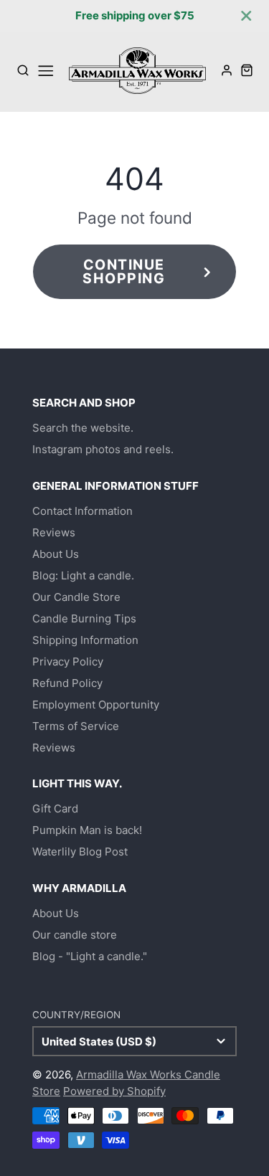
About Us (55, 554)
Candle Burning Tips (84, 618)
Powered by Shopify (114, 1091)
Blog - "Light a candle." (89, 956)
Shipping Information (85, 640)
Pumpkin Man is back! (87, 830)
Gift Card (55, 808)
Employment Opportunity (95, 704)
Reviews (53, 532)
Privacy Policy (67, 661)
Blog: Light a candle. (83, 575)
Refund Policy (67, 683)
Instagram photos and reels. (103, 449)
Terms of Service (75, 726)
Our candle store (74, 935)
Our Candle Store (76, 597)
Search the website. (82, 428)
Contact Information (82, 511)
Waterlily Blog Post (80, 851)
